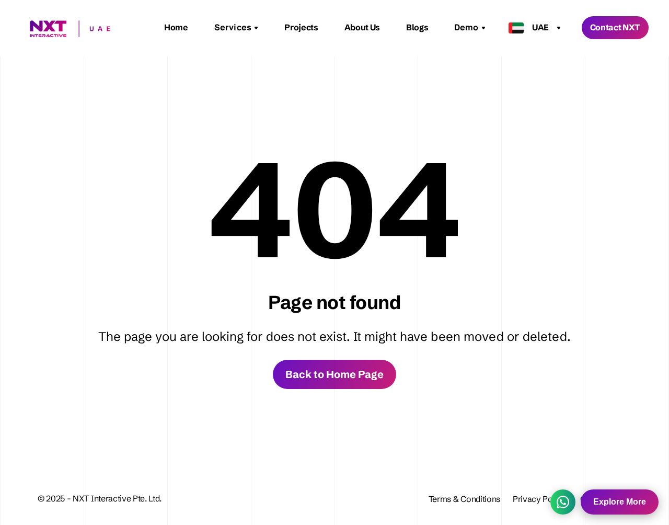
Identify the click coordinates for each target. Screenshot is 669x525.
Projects (301, 27)
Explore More (619, 501)
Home (176, 27)
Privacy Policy (540, 499)
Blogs (417, 27)
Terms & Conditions (464, 499)
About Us (362, 27)
